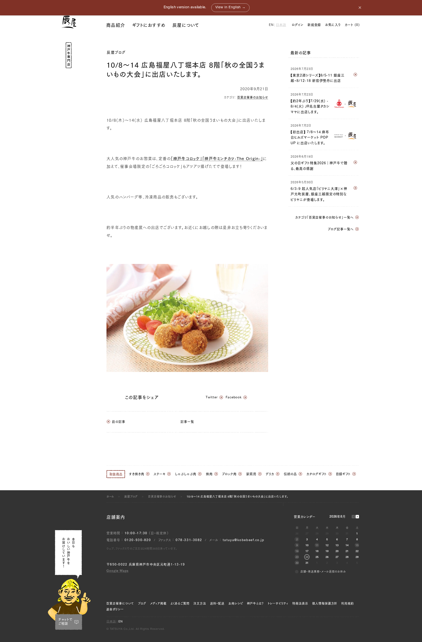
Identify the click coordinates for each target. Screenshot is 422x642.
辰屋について (185, 25)
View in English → (230, 7)
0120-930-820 (138, 540)
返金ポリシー (115, 609)
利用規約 (347, 603)
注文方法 (199, 603)
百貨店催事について (120, 603)
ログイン (297, 24)
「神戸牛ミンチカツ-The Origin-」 (232, 159)
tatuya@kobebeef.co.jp (243, 540)
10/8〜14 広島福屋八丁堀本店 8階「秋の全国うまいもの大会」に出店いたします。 (237, 496)
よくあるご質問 (180, 603)
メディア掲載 (158, 603)
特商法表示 (300, 603)
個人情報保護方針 (325, 603)
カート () (352, 24)
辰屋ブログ (116, 52)
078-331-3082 (189, 540)
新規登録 (314, 24)
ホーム (110, 496)
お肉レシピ (235, 603)
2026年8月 (337, 517)
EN (271, 25)
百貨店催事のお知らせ (252, 97)
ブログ (142, 603)
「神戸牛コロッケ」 (186, 159)
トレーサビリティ (278, 603)
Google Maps (117, 570)
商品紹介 (115, 25)
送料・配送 (217, 603)
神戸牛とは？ (255, 603)
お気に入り (333, 24)
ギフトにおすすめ (148, 25)
